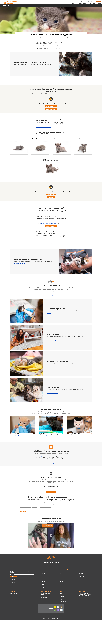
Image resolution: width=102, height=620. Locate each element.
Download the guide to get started (51, 463)
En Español (92, 1)
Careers (61, 593)
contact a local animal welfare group (48, 223)
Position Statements (63, 599)
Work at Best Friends (63, 582)
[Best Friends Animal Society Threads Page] (18, 580)
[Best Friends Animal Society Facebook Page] (11, 580)
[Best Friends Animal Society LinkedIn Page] (16, 580)
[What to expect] (51, 363)
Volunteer (61, 581)
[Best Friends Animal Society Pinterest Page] (14, 580)
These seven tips (39, 456)
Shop (89, 1)
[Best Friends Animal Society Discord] (16, 582)
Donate (98, 1)
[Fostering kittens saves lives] (51, 261)
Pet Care (42, 582)
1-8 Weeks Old (51, 194)
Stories (91, 3)
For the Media (62, 596)
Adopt (94, 3)
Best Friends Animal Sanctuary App (16, 593)
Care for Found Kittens (50, 226)
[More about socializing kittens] (51, 337)
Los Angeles (81, 573)
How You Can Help (86, 3)
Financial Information (63, 601)
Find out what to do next (62, 78)
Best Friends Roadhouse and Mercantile (45, 594)
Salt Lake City (81, 578)
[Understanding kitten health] (51, 390)
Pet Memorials (82, 1)
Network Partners (44, 597)
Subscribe (13, 576)
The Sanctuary (79, 3)
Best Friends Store (44, 595)
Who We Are (78, 1)
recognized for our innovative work (46, 609)
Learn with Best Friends (64, 576)
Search (22, 511)
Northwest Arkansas (82, 576)
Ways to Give (43, 579)
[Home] (10, 2)
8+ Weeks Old (51, 197)
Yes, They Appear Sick (50, 106)
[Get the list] (51, 311)
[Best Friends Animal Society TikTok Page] (13, 582)
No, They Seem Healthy (51, 109)
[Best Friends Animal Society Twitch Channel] (14, 582)
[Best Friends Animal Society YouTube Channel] (11, 582)
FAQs (60, 598)
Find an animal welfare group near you (43, 127)
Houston (80, 571)
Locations (86, 1)
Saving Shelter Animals (72, 3)
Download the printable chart (42, 243)
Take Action (62, 579)
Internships (62, 594)
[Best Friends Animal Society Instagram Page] (13, 580)
